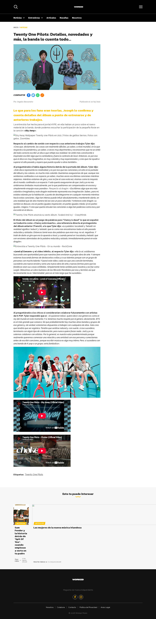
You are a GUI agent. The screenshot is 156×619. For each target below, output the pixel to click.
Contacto (72, 607)
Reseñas (64, 17)
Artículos (51, 17)
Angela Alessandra (25, 102)
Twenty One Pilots (34, 474)
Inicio (15, 27)
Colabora (61, 607)
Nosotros (77, 17)
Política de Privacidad (88, 607)
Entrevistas (34, 17)
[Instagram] (81, 597)
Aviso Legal (105, 607)
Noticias (17, 17)
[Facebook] (75, 597)
